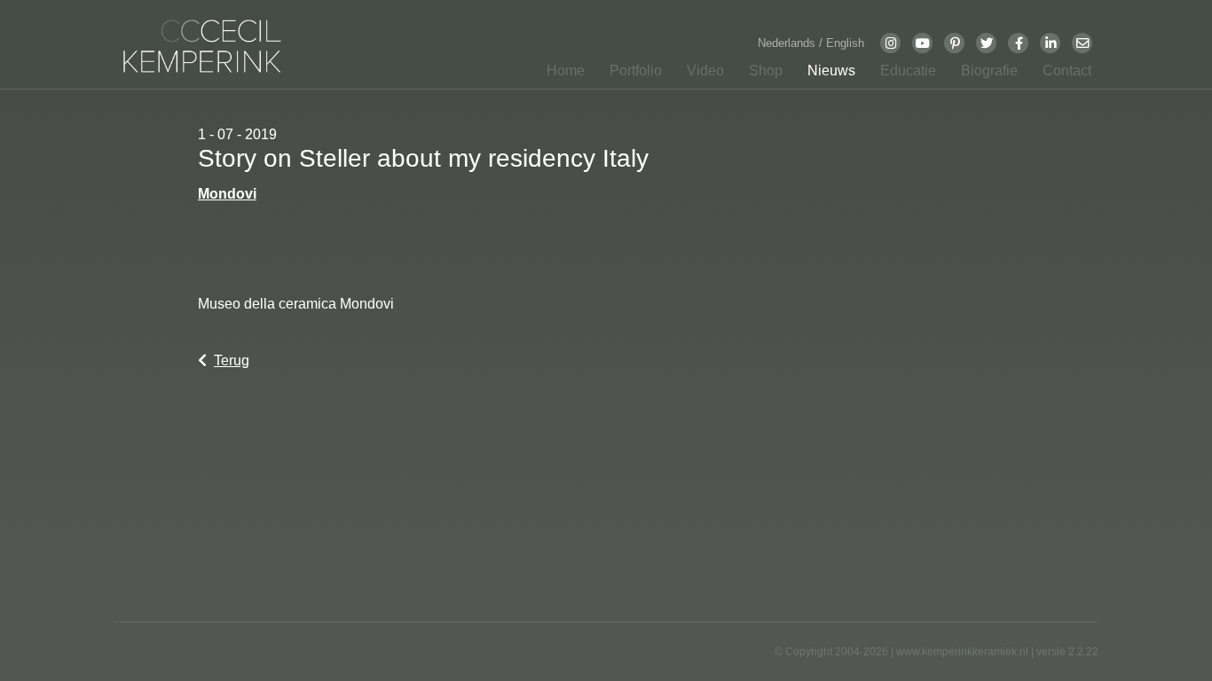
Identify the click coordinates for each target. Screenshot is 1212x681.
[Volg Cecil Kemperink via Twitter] (987, 42)
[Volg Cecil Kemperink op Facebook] (1019, 42)
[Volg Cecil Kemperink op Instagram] (891, 42)
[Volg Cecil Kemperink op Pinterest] (955, 42)
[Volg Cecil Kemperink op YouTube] (923, 42)
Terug (231, 360)
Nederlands (788, 43)
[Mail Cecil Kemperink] (1082, 42)
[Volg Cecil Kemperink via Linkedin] (1050, 42)
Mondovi (227, 193)
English (845, 43)
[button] (630, 74)
